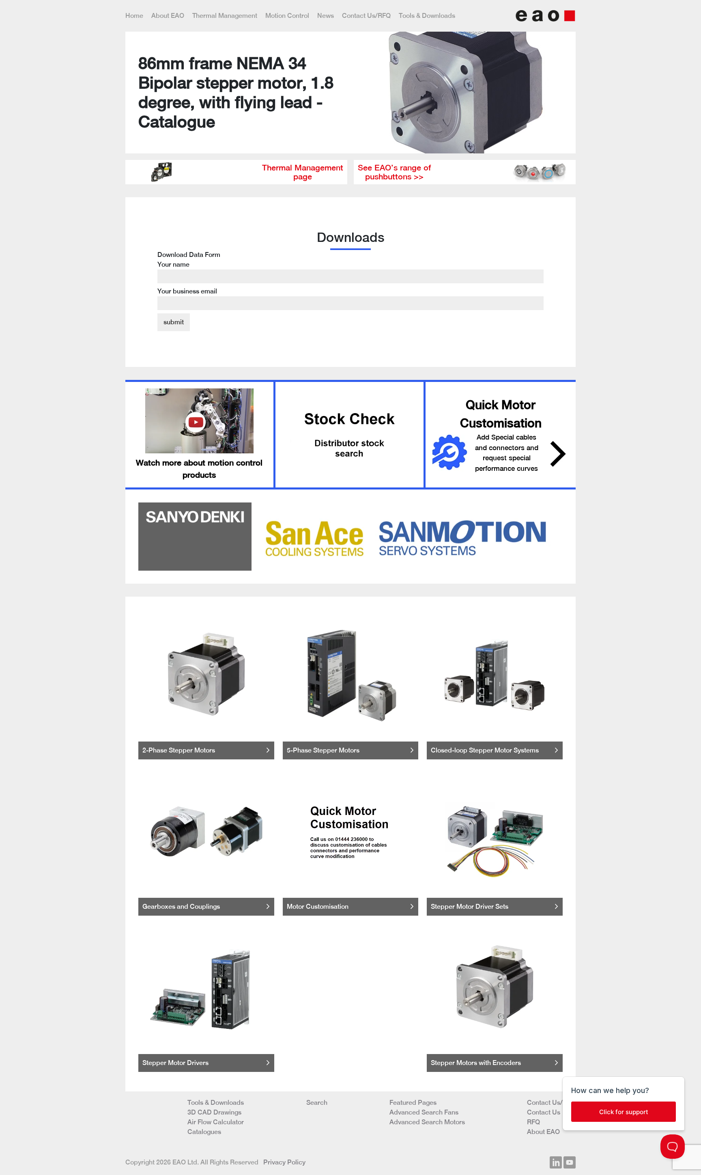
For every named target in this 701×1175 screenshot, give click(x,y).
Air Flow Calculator (215, 1122)
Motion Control (287, 15)
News (325, 15)
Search (316, 1102)
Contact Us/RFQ (366, 15)
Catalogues (204, 1132)
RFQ (533, 1122)
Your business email (187, 291)
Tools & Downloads (427, 15)
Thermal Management (224, 15)
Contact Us (543, 1112)
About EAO (167, 15)
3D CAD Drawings (214, 1112)
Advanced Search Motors (427, 1122)
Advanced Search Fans (423, 1112)
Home (134, 15)
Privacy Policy (284, 1162)
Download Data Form (188, 273)
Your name (173, 264)
